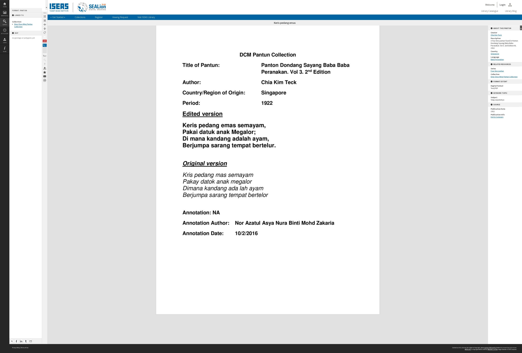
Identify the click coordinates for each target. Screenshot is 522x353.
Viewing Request (120, 17)
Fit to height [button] (44, 29)
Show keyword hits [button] (44, 60)
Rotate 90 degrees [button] (44, 33)
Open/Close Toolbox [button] (46, 5)
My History (4, 33)
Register (99, 17)
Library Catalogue (489, 11)
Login (5, 42)
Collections (80, 17)
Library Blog (511, 11)
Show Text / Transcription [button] (44, 56)
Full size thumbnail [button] (44, 16)
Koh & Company (497, 117)
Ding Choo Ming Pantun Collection (504, 76)
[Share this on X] (12, 340)
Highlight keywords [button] (44, 64)
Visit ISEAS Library (146, 17)
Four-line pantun (497, 71)
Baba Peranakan (497, 59)
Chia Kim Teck (496, 35)
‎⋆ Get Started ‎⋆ (57, 17)
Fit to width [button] (44, 25)
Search (4, 25)
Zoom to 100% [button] (44, 37)
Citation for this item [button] (44, 80)
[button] (45, 45)
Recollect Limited (493, 349)
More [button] (4, 51)
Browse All (4, 16)
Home (5, 7)
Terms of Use (24, 348)
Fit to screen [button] (44, 20)
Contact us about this (44, 76)
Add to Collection (44, 72)
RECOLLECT (468, 349)
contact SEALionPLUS (490, 348)
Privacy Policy (16, 348)
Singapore (495, 54)
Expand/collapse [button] (521, 28)
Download (44, 68)
